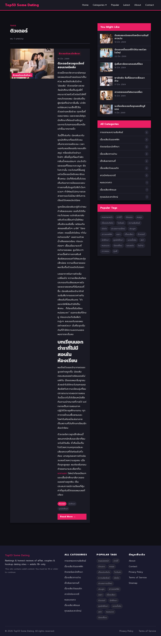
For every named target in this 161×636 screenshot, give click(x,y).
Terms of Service (138, 577)
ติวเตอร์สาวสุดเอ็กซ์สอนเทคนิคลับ (71, 65)
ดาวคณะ (105, 251)
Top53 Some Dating (17, 555)
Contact (149, 5)
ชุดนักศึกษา (63, 508)
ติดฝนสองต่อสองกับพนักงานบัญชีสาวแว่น (131, 37)
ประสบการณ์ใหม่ (118, 228)
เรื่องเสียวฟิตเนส (108, 189)
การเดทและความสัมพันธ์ (111, 132)
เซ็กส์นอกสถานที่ (108, 161)
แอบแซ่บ (130, 245)
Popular (115, 5)
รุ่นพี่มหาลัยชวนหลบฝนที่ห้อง (128, 63)
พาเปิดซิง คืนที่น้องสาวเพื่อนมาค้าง (129, 79)
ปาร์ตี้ (119, 217)
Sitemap (133, 583)
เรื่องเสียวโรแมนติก (109, 168)
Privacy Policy (136, 572)
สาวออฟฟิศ (107, 234)
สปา (142, 239)
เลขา (118, 234)
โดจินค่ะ (121, 222)
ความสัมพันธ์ (134, 222)
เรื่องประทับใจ (107, 222)
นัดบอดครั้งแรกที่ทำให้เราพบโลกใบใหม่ (130, 51)
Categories (99, 5)
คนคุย (139, 217)
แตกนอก (62, 473)
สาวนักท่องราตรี (108, 175)
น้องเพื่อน (118, 245)
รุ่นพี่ (115, 251)
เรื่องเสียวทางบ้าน (108, 154)
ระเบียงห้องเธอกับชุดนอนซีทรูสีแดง (129, 108)
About (137, 5)
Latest (126, 5)
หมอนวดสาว (106, 182)
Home (85, 5)
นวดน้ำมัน (132, 239)
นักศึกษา (72, 503)
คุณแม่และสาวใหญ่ (109, 197)
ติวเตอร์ (62, 503)
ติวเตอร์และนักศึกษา (69, 53)
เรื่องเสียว (129, 234)
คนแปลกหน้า (107, 217)
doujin (132, 228)
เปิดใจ (104, 228)
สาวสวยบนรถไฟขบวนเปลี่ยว (128, 92)
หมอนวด (105, 245)
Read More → (68, 516)
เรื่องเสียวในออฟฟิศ (109, 139)
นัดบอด (129, 217)
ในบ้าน (140, 245)
